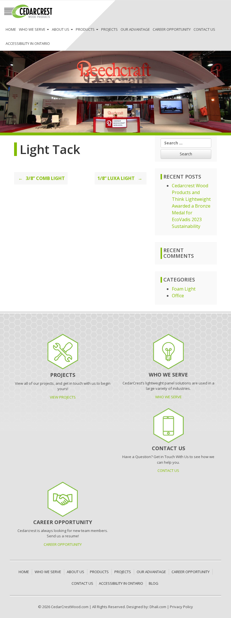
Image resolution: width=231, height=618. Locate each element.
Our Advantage (135, 29)
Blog (153, 583)
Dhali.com (158, 606)
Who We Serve (32, 29)
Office (178, 295)
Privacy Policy (181, 606)
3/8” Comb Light (45, 178)
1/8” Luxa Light (116, 178)
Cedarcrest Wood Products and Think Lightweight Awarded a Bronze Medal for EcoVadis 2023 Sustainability (191, 205)
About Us (61, 29)
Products (85, 29)
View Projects (63, 397)
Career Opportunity (172, 29)
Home (11, 29)
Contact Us (204, 29)
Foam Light (184, 289)
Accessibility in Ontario (28, 43)
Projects (109, 29)
